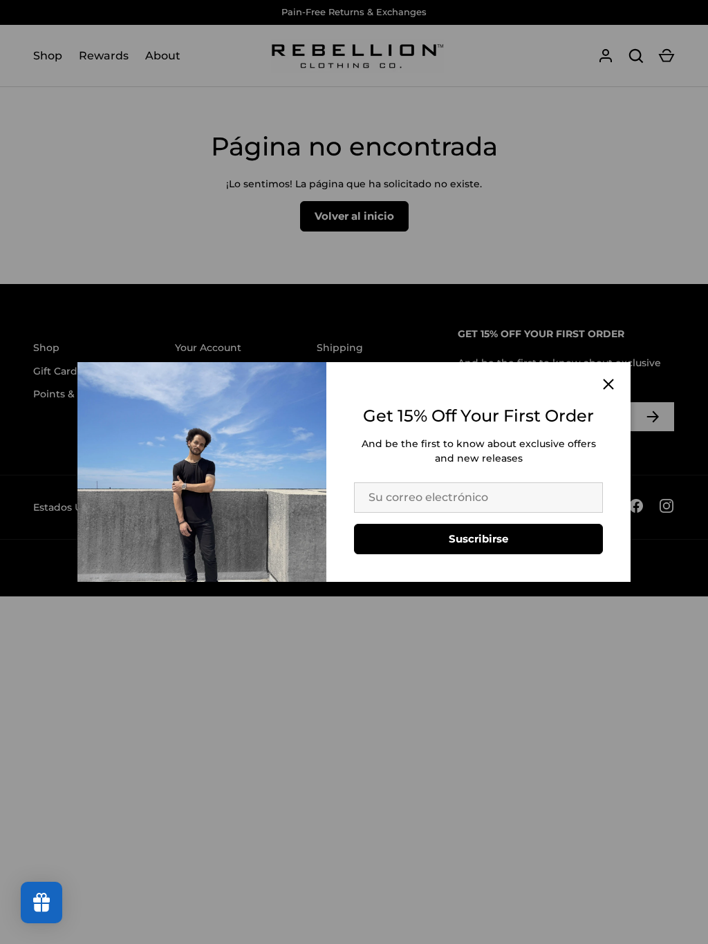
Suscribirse (478, 538)
